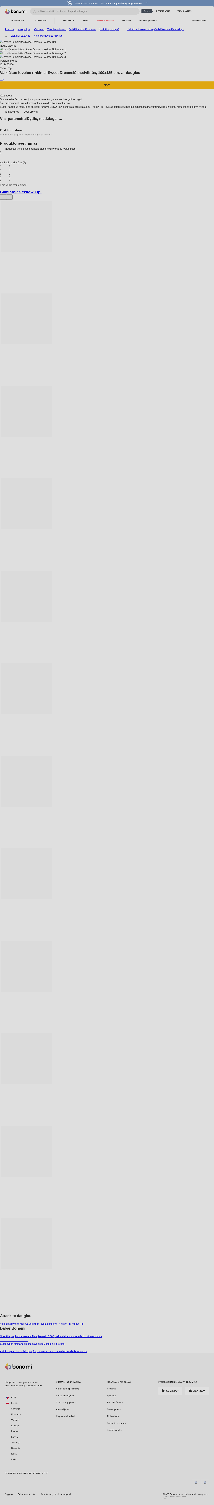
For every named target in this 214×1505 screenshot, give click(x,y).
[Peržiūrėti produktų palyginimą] (199, 11)
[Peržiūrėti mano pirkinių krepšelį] (206, 11)
